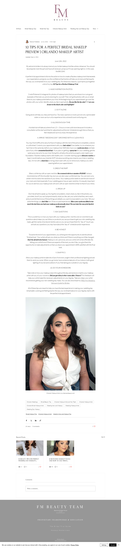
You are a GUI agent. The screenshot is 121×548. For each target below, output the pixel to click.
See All (103, 437)
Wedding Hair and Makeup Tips (79, 29)
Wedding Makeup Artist (72, 405)
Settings (104, 545)
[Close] (119, 544)
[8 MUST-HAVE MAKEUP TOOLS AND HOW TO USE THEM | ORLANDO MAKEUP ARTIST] (60, 448)
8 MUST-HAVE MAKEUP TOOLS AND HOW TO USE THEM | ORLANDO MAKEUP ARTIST (59, 460)
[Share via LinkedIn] (36, 420)
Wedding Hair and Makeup (54, 405)
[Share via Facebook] (26, 420)
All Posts (18, 29)
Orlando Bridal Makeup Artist (35, 405)
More (94, 29)
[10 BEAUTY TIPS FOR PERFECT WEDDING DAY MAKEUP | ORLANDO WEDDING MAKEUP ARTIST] (29, 448)
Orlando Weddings (32, 402)
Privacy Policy (75, 545)
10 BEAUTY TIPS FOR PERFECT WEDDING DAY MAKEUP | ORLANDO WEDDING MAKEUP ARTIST (29, 460)
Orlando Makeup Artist (60, 29)
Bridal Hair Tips (44, 29)
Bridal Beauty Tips (46, 402)
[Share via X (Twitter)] (31, 420)
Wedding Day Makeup (33, 409)
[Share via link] (40, 420)
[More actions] (94, 42)
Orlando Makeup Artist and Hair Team (65, 402)
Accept (113, 545)
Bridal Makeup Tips (30, 29)
